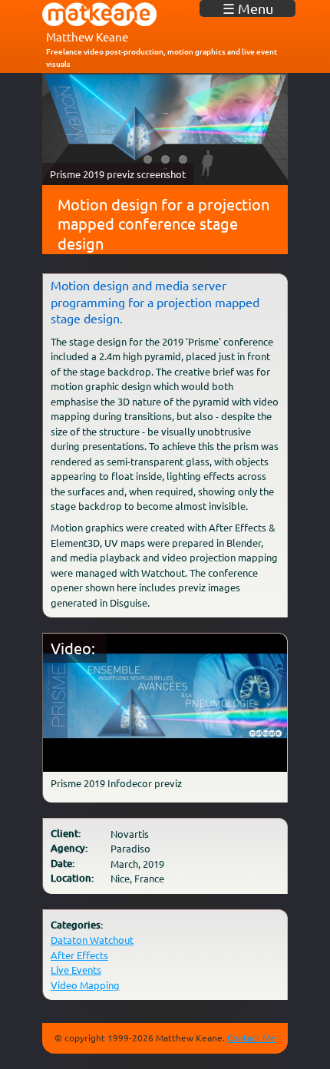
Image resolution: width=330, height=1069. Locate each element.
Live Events (76, 969)
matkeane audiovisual (99, 15)
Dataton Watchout (92, 939)
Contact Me (251, 1037)
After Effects (79, 954)
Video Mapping (85, 984)
